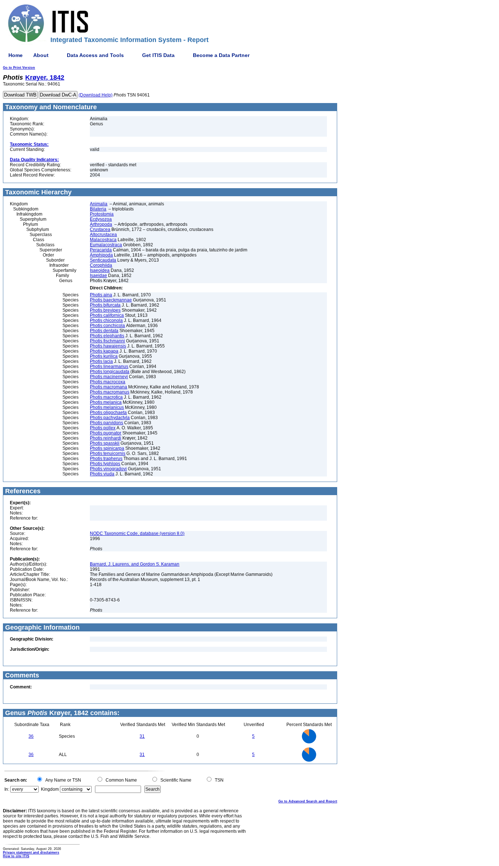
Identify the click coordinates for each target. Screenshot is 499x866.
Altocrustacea (103, 234)
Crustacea (100, 229)
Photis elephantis (107, 335)
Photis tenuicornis (107, 453)
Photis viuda (102, 473)
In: (6, 789)
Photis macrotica (106, 397)
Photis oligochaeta (108, 412)
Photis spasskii (104, 443)
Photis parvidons (106, 422)
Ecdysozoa (101, 219)
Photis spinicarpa (107, 448)
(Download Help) (96, 95)
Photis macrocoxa (107, 381)
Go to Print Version (19, 67)
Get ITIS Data (158, 55)
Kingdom (50, 789)
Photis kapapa (104, 351)
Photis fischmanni (107, 340)
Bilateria (98, 209)
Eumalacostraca (106, 244)
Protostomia (102, 214)
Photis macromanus (109, 392)
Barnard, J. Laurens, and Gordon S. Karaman (134, 564)
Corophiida (101, 265)
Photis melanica (106, 402)
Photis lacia (101, 361)
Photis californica (107, 315)
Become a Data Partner (221, 55)
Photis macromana (108, 387)
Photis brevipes (105, 310)
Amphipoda (101, 255)
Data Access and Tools (95, 55)
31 (142, 736)
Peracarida (101, 249)
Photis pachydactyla (110, 417)
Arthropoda (101, 224)
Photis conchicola (107, 325)
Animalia (98, 203)
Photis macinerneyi (109, 376)
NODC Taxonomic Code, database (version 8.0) (137, 533)
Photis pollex (102, 427)
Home (15, 55)
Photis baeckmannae (111, 300)
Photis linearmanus (109, 366)
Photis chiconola (106, 320)
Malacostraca (103, 239)
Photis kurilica (104, 356)
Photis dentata (104, 330)
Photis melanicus (107, 407)
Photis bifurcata (105, 305)
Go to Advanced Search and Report (307, 801)
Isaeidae (98, 275)
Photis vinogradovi (108, 468)
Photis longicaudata (109, 371)
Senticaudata (103, 260)
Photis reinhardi (105, 438)
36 (31, 736)
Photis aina (101, 294)
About (41, 55)
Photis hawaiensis (108, 346)
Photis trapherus (106, 458)
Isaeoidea (100, 270)
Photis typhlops (105, 463)
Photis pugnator (105, 433)
